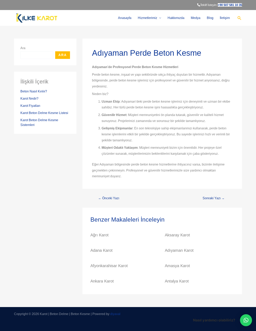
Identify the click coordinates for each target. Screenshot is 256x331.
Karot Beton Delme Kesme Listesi (44, 113)
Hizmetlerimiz (147, 18)
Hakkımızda (176, 18)
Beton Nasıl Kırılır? (33, 91)
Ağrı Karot (99, 235)
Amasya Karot (177, 266)
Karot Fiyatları (30, 105)
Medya (195, 18)
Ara (22, 48)
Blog (210, 18)
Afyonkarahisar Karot (109, 266)
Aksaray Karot (177, 235)
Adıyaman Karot (179, 250)
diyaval (115, 314)
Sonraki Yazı (214, 198)
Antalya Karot (177, 281)
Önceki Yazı (108, 198)
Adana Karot (101, 250)
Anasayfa (124, 18)
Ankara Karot (102, 281)
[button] (246, 320)
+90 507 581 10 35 (230, 5)
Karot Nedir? (29, 98)
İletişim (225, 18)
